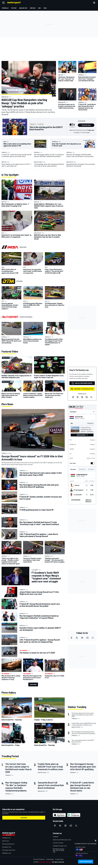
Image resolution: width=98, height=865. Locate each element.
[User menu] (94, 3)
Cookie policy (50, 859)
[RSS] (91, 397)
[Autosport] (10, 317)
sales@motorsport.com (60, 846)
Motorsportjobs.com (8, 844)
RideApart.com (6, 853)
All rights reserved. (58, 862)
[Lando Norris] (71, 485)
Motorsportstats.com (8, 850)
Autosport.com (6, 847)
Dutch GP (79, 417)
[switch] (92, 463)
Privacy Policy (59, 859)
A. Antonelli (78, 494)
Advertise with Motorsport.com (62, 839)
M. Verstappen (78, 490)
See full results (88, 500)
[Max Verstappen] (71, 489)
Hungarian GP (81, 475)
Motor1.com (5, 841)
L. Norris (76, 485)
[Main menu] (3, 2)
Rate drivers (75, 500)
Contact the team (58, 843)
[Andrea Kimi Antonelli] (71, 494)
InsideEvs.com (6, 838)
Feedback (55, 836)
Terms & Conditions (39, 859)
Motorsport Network (45, 862)
